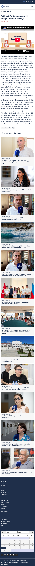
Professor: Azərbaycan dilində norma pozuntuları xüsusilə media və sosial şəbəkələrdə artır (16, 444)
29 (32, 548)
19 (19, 545)
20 (23, 545)
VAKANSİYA (4, 523)
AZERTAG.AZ (4, 481)
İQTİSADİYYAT (5, 500)
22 (32, 545)
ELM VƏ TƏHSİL (6, 11)
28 (28, 548)
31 (9, 550)
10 (9, 543)
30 (4, 550)
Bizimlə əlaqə (5, 517)
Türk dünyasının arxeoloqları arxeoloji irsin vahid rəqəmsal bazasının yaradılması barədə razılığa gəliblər (16, 331)
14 (28, 543)
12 (19, 543)
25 (14, 548)
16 (4, 545)
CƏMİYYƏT (4, 494)
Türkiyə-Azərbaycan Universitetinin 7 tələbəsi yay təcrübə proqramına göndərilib (16, 302)
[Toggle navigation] (32, 6)
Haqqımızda (4, 519)
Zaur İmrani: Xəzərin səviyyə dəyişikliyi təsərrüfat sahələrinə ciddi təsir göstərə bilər (16, 218)
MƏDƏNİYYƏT (5, 492)
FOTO (2, 484)
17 (9, 545)
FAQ (2, 525)
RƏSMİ (3, 486)
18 (14, 545)
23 (4, 548)
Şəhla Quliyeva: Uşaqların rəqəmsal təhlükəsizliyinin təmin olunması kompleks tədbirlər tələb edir (17, 388)
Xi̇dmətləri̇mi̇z (5, 521)
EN (28, 1)
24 (9, 548)
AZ (24, 1)
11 (14, 543)
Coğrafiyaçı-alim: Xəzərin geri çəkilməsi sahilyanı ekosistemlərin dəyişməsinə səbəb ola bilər (16, 246)
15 (32, 543)
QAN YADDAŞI (5, 511)
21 (28, 545)
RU (26, 1)
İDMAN (3, 504)
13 (23, 543)
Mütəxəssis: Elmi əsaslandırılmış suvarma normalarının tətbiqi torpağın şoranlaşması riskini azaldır (16, 162)
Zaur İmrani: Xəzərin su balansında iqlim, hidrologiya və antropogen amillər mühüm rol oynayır (17, 274)
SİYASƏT (3, 488)
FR (32, 1)
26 (19, 548)
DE (30, 1)
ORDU (2, 490)
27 (23, 548)
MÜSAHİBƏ (4, 507)
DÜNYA (3, 509)
